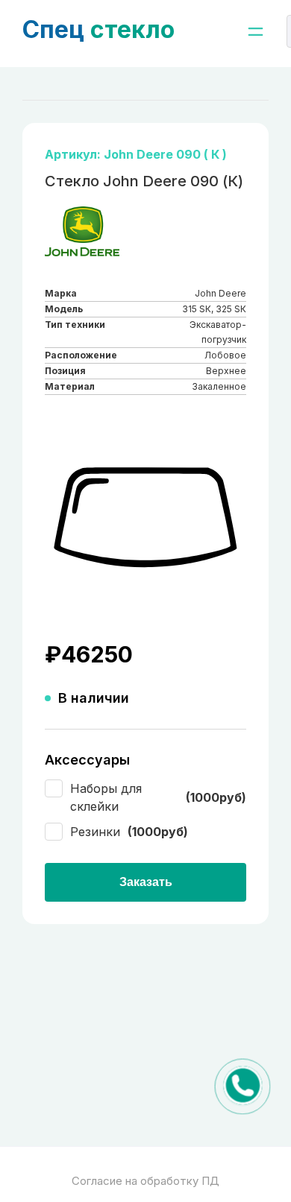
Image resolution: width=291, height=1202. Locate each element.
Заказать (145, 882)
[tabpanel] (145, 518)
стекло (98, 29)
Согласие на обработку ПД (145, 1181)
